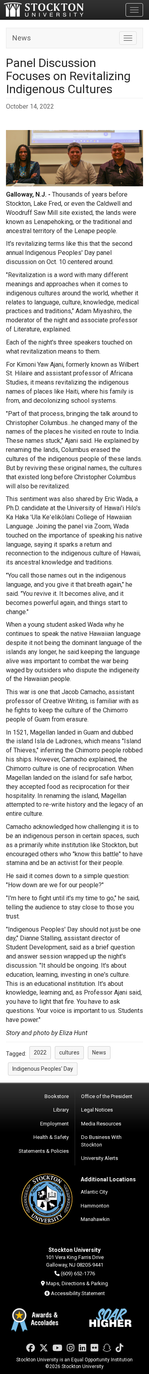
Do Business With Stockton (101, 1141)
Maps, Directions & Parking (77, 1283)
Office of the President (106, 1096)
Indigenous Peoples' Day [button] (42, 1069)
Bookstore (57, 1096)
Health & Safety (51, 1137)
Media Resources (101, 1124)
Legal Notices (97, 1110)
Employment (54, 1124)
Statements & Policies (44, 1151)
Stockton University (43, 9)
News (21, 38)
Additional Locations (108, 1179)
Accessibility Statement (78, 1293)
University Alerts (99, 1158)
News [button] (99, 1052)
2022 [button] (40, 1052)
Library (61, 1110)
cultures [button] (69, 1052)
